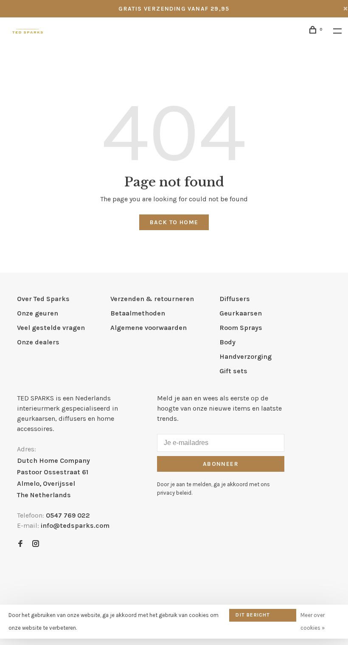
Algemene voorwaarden (148, 328)
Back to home (174, 222)
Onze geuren (37, 313)
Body (227, 342)
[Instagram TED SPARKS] (35, 544)
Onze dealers (38, 342)
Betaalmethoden (137, 313)
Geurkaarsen (240, 313)
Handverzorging (245, 356)
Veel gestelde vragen (51, 328)
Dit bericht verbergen (253, 617)
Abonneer (221, 464)
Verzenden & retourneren (152, 299)
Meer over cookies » (312, 621)
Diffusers (234, 299)
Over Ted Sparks (43, 299)
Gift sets (233, 371)
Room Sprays (240, 328)
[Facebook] (20, 544)
